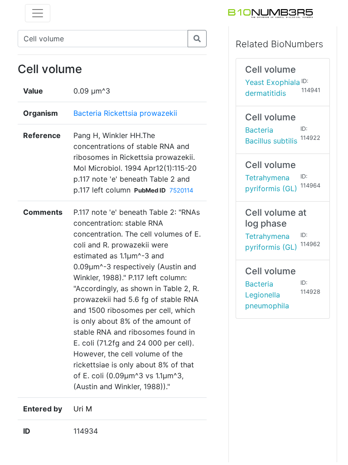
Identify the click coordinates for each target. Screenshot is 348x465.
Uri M (82, 408)
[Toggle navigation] (37, 13)
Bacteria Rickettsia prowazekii (125, 113)
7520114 (181, 190)
